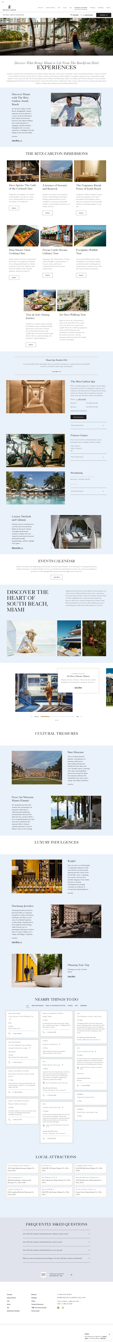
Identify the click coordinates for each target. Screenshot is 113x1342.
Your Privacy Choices (40, 1307)
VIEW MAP (75, 15)
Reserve (14, 208)
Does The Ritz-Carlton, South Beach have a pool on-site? (42, 1242)
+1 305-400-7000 (51, 1032)
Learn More (16, 140)
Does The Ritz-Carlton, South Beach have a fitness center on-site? (46, 1234)
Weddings (101, 7)
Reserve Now (16, 548)
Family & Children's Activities (56, 1005)
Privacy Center (35, 1310)
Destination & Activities (81, 7)
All (28, 1005)
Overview (40, 7)
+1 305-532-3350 (51, 1095)
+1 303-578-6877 (17, 1033)
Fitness (70, 1005)
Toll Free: (68, 1301)
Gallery (108, 7)
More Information (77, 425)
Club (59, 7)
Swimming (83, 1005)
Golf (76, 1005)
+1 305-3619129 (51, 1138)
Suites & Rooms (50, 7)
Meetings (92, 7)
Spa (70, 7)
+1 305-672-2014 (17, 1062)
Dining (65, 7)
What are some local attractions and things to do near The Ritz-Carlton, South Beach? (52, 1258)
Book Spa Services (78, 417)
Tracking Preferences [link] (37, 1304)
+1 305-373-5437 (17, 1119)
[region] (56, 693)
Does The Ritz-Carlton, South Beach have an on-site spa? (42, 1250)
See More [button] (14, 136)
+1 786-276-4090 (81, 399)
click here (103, 1338)
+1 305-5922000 (85, 1085)
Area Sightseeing (37, 1005)
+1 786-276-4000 (88, 15)
